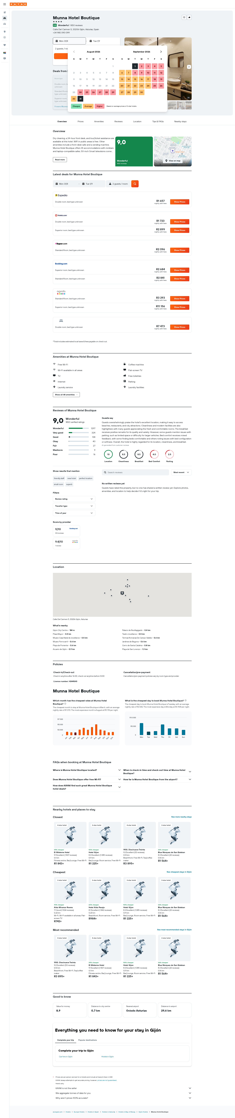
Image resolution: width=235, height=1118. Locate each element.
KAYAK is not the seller (66, 1088)
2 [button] (74, 72)
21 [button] (107, 85)
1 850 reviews (76, 25)
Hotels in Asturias (108, 1112)
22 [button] (113, 85)
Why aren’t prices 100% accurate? (72, 1098)
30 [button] (73, 98)
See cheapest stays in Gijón (179, 872)
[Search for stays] (4, 18)
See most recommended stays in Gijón (174, 929)
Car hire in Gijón (65, 1056)
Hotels (68, 1112)
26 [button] (93, 92)
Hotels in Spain (93, 1112)
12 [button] (93, 79)
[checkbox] (66, 531)
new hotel (71, 478)
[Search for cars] (4, 24)
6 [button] (100, 72)
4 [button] (87, 72)
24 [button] (80, 92)
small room (58, 484)
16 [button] (74, 85)
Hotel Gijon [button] (94, 852)
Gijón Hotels (143, 1112)
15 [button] (113, 79)
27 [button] (100, 92)
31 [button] (80, 98)
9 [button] (74, 79)
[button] (5, 4)
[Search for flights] (4, 12)
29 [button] (113, 92)
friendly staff (59, 478)
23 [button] (74, 92)
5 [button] (93, 72)
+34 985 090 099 (61, 32)
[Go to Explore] (4, 31)
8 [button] (113, 72)
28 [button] (106, 92)
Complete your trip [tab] (65, 1040)
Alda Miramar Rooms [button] (63, 907)
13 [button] (100, 79)
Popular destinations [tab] (87, 1040)
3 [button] (80, 72)
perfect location (85, 478)
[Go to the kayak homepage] (18, 4)
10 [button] (80, 79)
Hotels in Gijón (107, 1056)
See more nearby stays (181, 817)
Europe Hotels (79, 1112)
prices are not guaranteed (107, 1080)
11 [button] (87, 79)
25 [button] (87, 92)
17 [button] (80, 85)
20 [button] (100, 85)
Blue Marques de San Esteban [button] (171, 852)
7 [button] (106, 72)
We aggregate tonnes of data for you (73, 1093)
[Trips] (4, 45)
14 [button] (107, 79)
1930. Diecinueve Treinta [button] (134, 849)
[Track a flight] (4, 37)
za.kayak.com (57, 1112)
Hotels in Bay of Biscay (126, 1112)
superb (69, 484)
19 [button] (93, 85)
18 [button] (87, 85)
